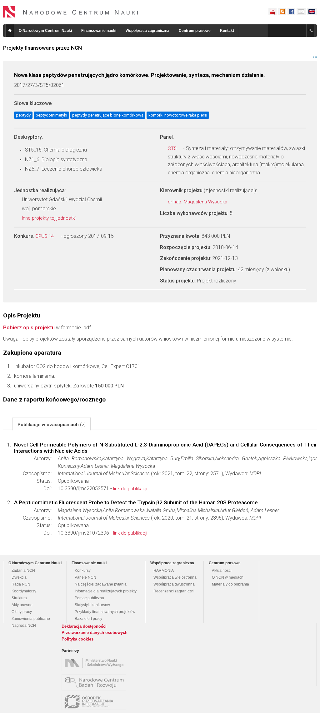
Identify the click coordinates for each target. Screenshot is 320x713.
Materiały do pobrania (230, 584)
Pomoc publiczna (89, 598)
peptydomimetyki (51, 115)
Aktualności (222, 570)
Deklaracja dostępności (84, 626)
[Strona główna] (70, 11)
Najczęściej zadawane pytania (101, 584)
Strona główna (9, 30)
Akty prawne (22, 605)
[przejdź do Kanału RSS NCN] (282, 11)
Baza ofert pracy (88, 619)
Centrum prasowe (195, 30)
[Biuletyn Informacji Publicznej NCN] (272, 11)
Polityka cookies (77, 639)
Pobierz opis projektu (29, 327)
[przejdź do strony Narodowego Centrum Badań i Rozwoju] (95, 682)
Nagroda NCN (24, 625)
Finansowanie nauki (98, 30)
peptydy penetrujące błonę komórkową (107, 115)
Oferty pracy (22, 612)
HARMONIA (163, 570)
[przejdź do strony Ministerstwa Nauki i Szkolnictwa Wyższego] (95, 663)
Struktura (19, 598)
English (312, 11)
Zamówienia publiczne (31, 619)
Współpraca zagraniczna (147, 30)
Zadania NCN (23, 570)
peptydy (23, 115)
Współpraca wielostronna (175, 577)
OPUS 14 (45, 236)
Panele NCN (85, 577)
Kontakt (227, 30)
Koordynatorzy (24, 591)
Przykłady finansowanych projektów (105, 612)
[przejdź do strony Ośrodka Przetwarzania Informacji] (95, 702)
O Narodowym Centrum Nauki (45, 30)
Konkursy (83, 570)
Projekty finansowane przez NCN (42, 48)
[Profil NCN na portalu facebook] (291, 11)
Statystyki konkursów (92, 605)
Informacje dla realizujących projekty (106, 591)
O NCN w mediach (227, 577)
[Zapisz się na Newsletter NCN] (301, 11)
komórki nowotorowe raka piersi (177, 115)
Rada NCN (21, 584)
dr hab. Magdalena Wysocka (198, 202)
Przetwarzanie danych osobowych (95, 632)
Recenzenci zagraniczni (173, 591)
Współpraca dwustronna (174, 584)
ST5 (173, 148)
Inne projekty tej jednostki (49, 218)
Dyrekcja (19, 577)
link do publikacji (130, 488)
